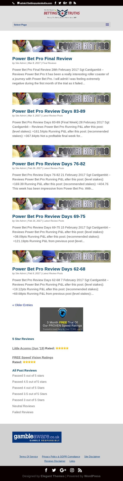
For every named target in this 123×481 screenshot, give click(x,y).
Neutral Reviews (23, 406)
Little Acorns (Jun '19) (28, 348)
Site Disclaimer (92, 456)
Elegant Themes (53, 476)
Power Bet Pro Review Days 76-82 (48, 163)
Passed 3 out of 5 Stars (28, 400)
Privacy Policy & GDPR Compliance (61, 456)
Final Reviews (49, 63)
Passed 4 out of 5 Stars (28, 387)
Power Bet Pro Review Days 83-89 (48, 111)
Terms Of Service (28, 456)
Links (72, 461)
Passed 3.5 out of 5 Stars (29, 394)
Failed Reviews (22, 412)
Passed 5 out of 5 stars (28, 375)
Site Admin (20, 63)
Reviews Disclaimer (54, 461)
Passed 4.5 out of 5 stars (29, 381)
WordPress (92, 476)
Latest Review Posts (52, 115)
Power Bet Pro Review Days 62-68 (48, 268)
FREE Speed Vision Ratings (32, 357)
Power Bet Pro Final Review (42, 58)
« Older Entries (22, 305)
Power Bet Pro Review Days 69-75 (48, 216)
